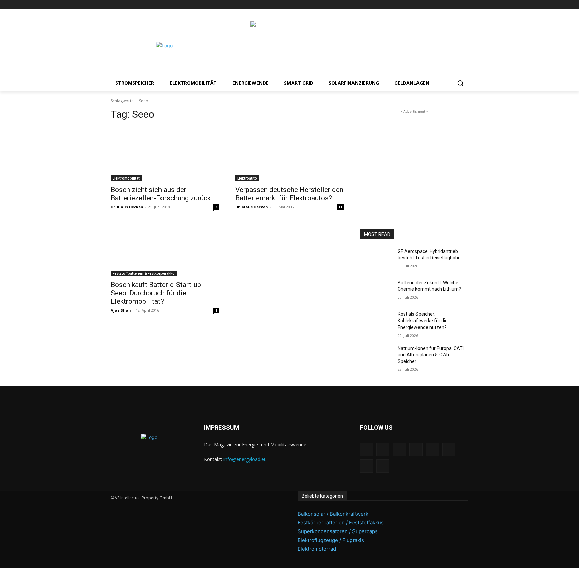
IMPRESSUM (221, 427)
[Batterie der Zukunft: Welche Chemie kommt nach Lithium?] (376, 291)
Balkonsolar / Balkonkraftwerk (333, 514)
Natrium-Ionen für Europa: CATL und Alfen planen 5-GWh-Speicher (431, 355)
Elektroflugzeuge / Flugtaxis (331, 540)
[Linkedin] (418, 5)
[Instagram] (408, 5)
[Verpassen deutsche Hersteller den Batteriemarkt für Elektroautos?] (289, 154)
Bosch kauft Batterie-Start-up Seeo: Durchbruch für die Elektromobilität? (156, 293)
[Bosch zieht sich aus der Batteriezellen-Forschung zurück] (165, 154)
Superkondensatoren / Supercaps (338, 531)
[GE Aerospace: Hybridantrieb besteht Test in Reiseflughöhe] (376, 259)
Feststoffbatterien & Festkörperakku (144, 273)
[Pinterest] (427, 5)
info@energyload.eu (245, 459)
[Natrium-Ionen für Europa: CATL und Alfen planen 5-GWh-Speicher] (376, 356)
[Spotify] (437, 5)
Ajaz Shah (121, 310)
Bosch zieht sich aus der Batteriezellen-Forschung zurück (161, 194)
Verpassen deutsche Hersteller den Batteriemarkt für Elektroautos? (289, 194)
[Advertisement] (414, 157)
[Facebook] (399, 5)
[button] (460, 83)
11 (340, 207)
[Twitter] (455, 5)
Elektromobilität (126, 178)
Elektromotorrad (317, 549)
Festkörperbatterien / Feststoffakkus (341, 522)
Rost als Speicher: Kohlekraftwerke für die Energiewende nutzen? (423, 320)
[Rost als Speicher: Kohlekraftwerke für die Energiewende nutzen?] (376, 322)
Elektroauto (247, 178)
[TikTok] (446, 5)
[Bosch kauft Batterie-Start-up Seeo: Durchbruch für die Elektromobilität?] (165, 249)
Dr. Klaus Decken (127, 206)
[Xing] (464, 5)
